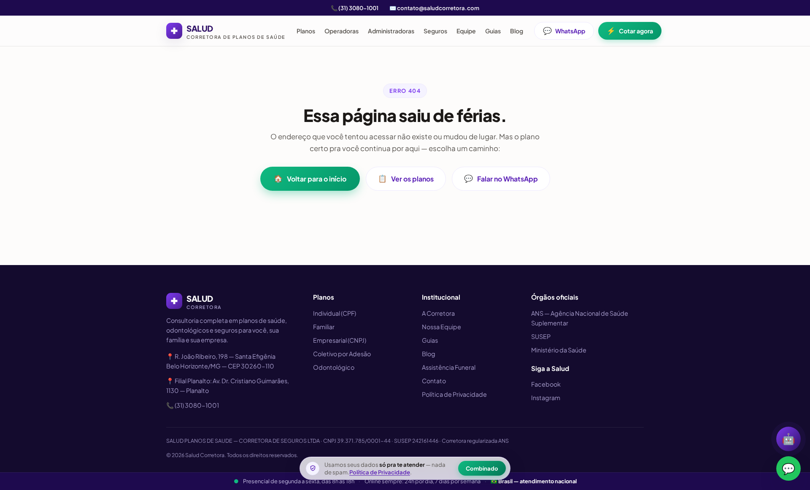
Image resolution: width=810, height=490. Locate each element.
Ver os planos (406, 178)
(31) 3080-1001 (358, 7)
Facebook (546, 384)
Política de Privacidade (454, 394)
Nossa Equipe (441, 326)
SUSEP (541, 336)
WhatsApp (564, 30)
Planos (306, 31)
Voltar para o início (310, 178)
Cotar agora (630, 30)
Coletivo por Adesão (342, 353)
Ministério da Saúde (558, 350)
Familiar (324, 326)
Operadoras (341, 31)
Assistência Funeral (448, 367)
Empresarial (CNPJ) (339, 340)
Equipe (466, 31)
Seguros (435, 31)
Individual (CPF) (334, 313)
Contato (434, 380)
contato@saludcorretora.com (438, 7)
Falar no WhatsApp (501, 178)
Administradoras (391, 31)
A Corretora (438, 313)
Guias (493, 31)
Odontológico (333, 367)
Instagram (545, 397)
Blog (516, 31)
